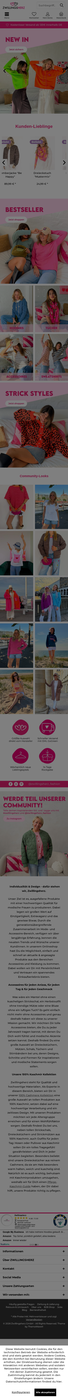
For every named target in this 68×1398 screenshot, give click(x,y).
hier (59, 1381)
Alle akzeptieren (45, 1392)
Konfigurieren (21, 1392)
